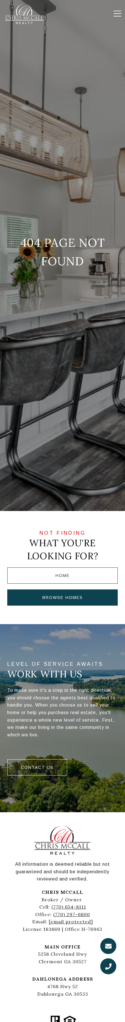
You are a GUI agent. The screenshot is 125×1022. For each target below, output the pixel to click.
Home (63, 575)
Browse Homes (62, 597)
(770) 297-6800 (71, 914)
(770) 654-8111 (68, 907)
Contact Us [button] (37, 767)
